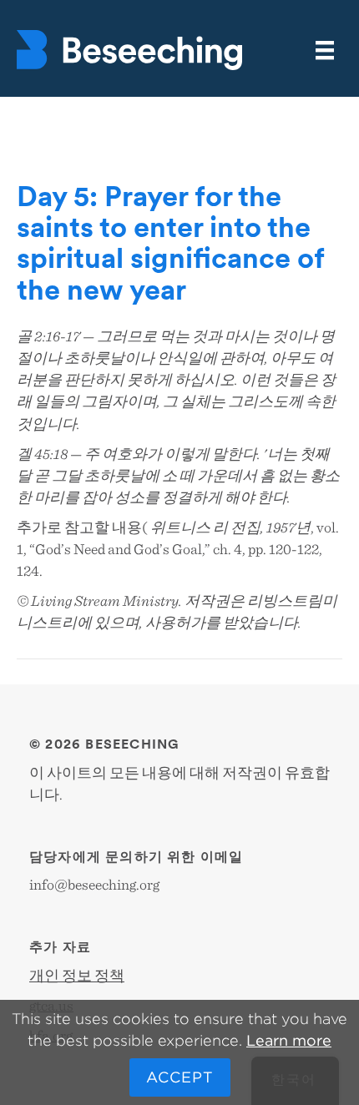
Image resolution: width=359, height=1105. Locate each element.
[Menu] (325, 50)
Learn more (288, 1040)
